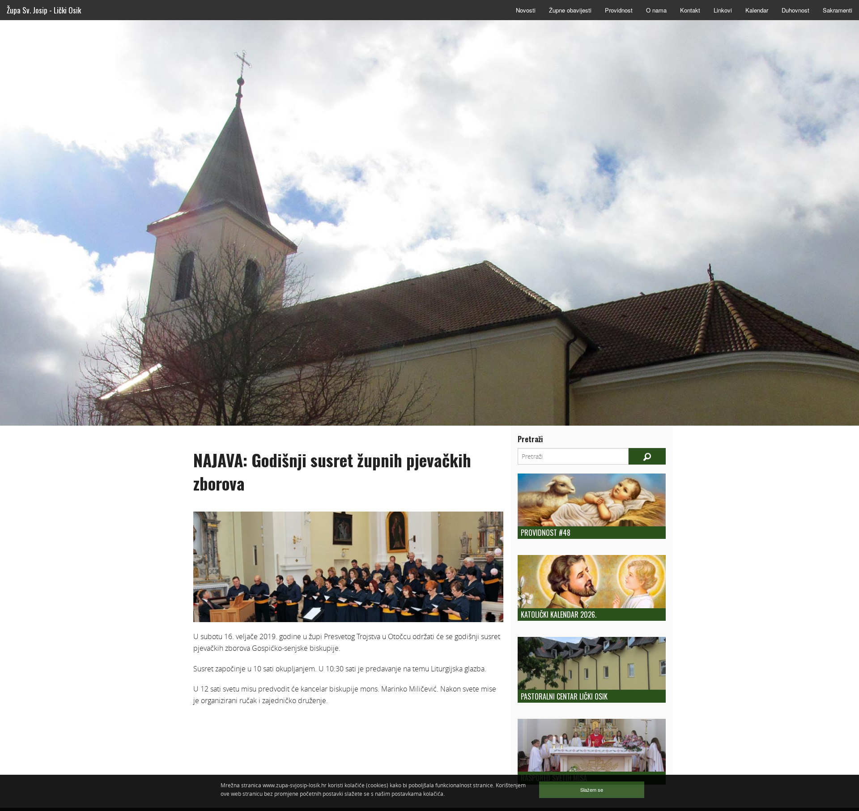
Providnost (619, 10)
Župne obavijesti (570, 10)
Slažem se (591, 789)
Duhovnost (795, 10)
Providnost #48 (545, 532)
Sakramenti (837, 10)
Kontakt (690, 10)
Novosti (526, 10)
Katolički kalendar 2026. (558, 614)
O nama (656, 10)
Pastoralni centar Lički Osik (564, 696)
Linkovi (723, 10)
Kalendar (756, 10)
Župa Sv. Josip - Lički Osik (44, 10)
